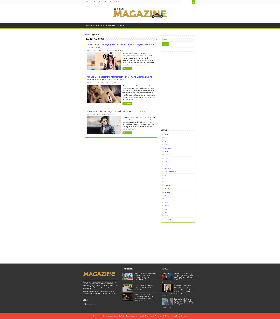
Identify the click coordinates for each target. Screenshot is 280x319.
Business (167, 141)
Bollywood (167, 138)
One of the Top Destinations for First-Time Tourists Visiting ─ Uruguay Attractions (145, 277)
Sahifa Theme (97, 316)
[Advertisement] (178, 90)
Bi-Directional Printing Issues (94, 2)
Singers (166, 202)
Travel (166, 216)
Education (167, 148)
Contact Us (119, 2)
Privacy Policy (109, 2)
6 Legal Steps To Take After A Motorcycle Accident (145, 286)
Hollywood (167, 168)
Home (88, 35)
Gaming (166, 158)
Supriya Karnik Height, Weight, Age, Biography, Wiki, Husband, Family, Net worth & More (184, 302)
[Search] (193, 2)
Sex (103, 83)
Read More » (127, 69)
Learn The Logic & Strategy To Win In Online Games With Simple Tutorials (145, 296)
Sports (166, 205)
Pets (165, 195)
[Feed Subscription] (156, 39)
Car (165, 144)
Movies (166, 188)
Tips (112, 50)
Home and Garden (170, 172)
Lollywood (167, 185)
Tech (165, 209)
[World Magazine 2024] (140, 13)
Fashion (103, 50)
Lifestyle (108, 50)
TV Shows (167, 219)
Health (166, 165)
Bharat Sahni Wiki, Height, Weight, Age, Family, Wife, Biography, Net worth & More (184, 277)
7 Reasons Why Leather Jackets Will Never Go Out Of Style (116, 111)
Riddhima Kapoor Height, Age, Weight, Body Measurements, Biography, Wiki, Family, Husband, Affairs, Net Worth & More (178, 289)
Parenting (167, 192)
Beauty (166, 134)
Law (165, 175)
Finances (167, 155)
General (166, 161)
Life (165, 178)
